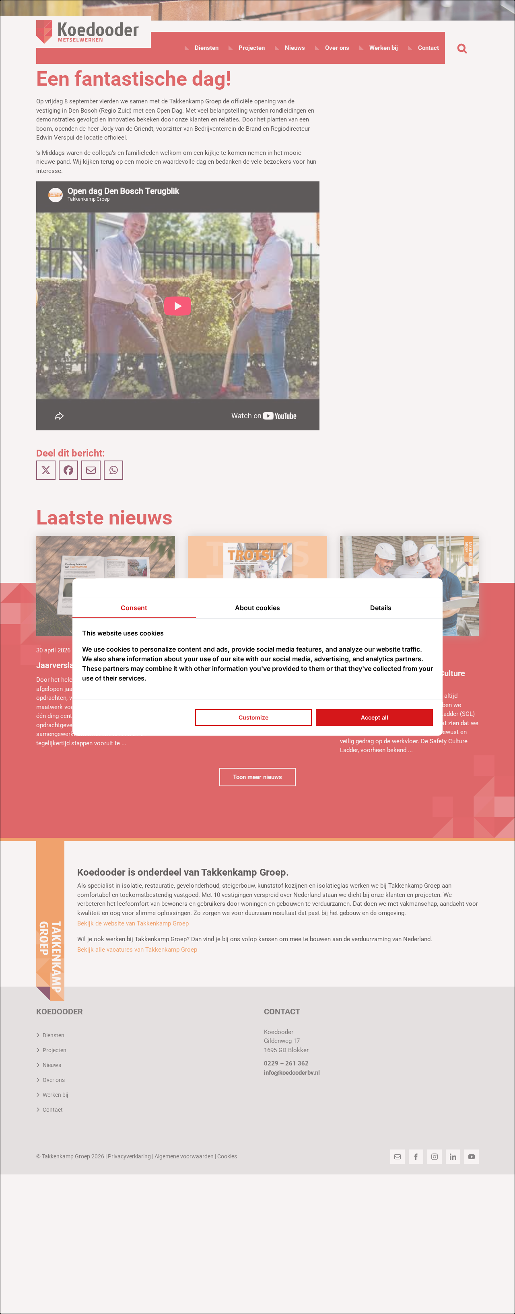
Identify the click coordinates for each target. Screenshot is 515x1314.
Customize (253, 717)
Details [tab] (380, 608)
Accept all (374, 717)
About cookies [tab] (257, 608)
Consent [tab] (134, 608)
